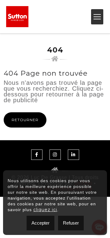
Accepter (40, 222)
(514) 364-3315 (68, 17)
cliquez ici (45, 209)
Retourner (25, 119)
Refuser (71, 222)
